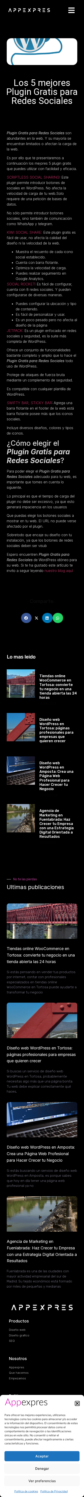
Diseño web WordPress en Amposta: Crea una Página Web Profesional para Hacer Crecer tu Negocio (56, 776)
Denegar (42, 1468)
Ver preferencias (42, 1481)
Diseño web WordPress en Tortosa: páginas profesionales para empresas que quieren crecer (56, 730)
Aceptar (42, 1456)
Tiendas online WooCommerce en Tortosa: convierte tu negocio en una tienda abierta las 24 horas (58, 687)
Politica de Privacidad (54, 1491)
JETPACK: (15, 330)
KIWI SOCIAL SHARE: (24, 232)
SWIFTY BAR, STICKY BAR (29, 403)
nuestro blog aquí (59, 570)
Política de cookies (26, 1491)
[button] (77, 1403)
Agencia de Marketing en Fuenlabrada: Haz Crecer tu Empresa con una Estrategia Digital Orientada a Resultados (56, 824)
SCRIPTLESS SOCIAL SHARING (33, 177)
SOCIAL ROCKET (21, 284)
